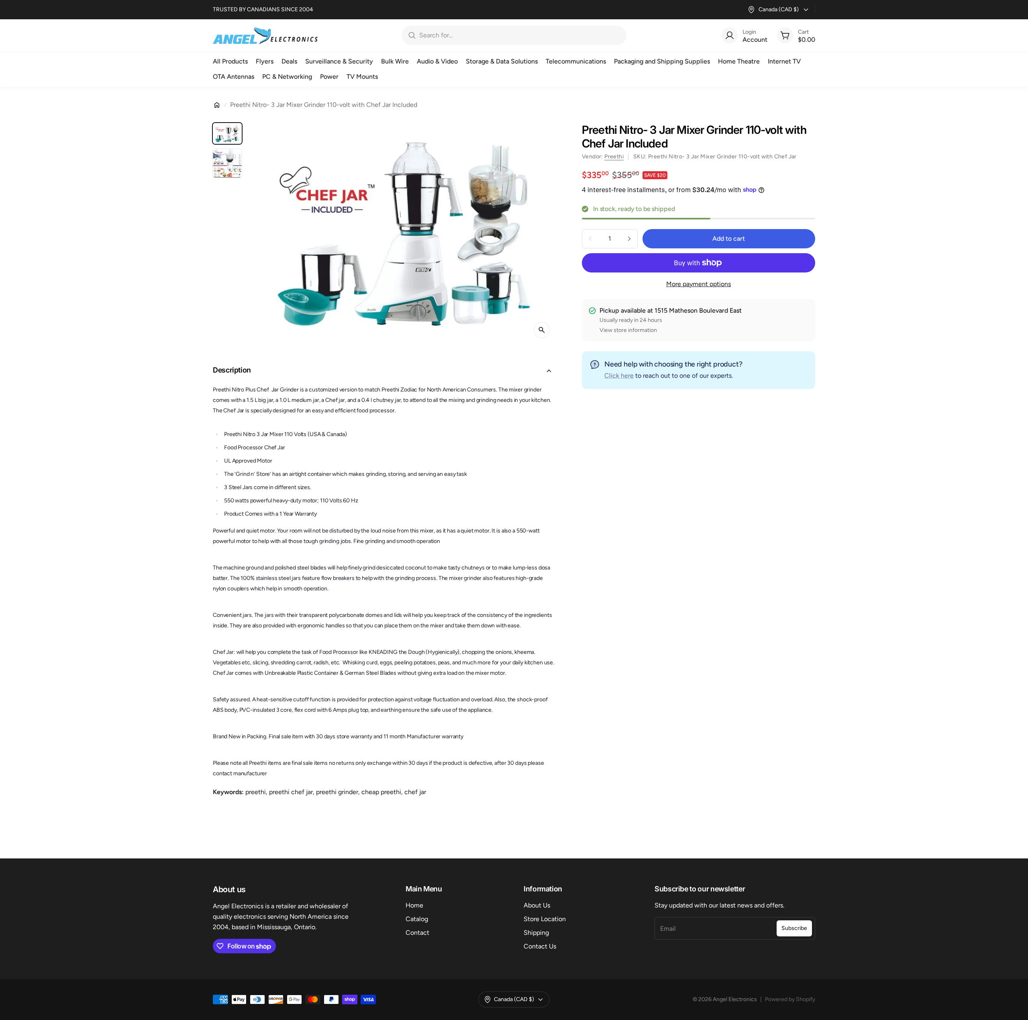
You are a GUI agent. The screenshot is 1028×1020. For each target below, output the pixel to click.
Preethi (614, 156)
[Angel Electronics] (265, 35)
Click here (619, 375)
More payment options (698, 284)
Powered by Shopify (790, 999)
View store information (628, 330)
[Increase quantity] (629, 238)
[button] (384, 371)
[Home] (217, 105)
